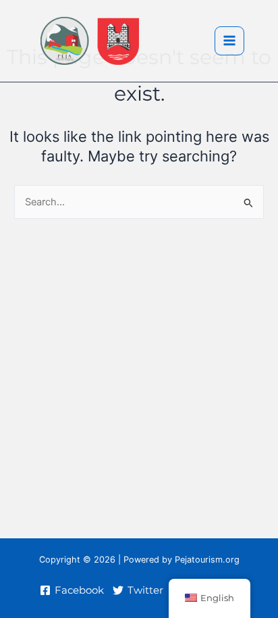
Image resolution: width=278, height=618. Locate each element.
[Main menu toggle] (229, 41)
